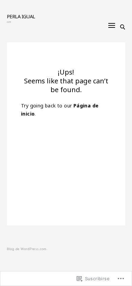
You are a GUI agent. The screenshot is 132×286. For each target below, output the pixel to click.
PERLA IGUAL (21, 16)
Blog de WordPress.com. (27, 249)
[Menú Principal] (112, 25)
